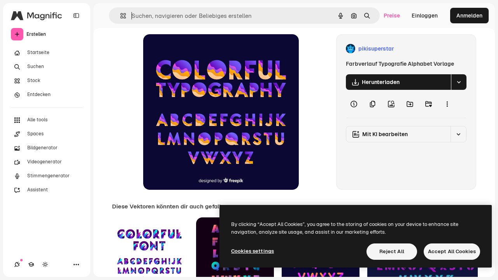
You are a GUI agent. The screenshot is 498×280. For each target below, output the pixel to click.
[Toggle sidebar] (76, 15)
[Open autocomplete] (120, 16)
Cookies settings (252, 251)
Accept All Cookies (452, 251)
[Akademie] (31, 264)
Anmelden (469, 15)
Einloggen (425, 15)
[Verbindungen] (17, 264)
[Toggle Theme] (45, 264)
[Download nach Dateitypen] (458, 82)
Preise (392, 15)
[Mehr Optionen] (447, 104)
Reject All (391, 251)
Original (193, 48)
